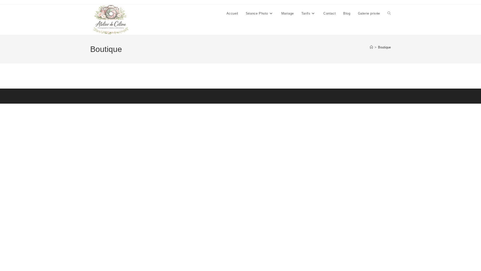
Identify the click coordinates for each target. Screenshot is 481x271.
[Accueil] (371, 47)
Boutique (384, 47)
